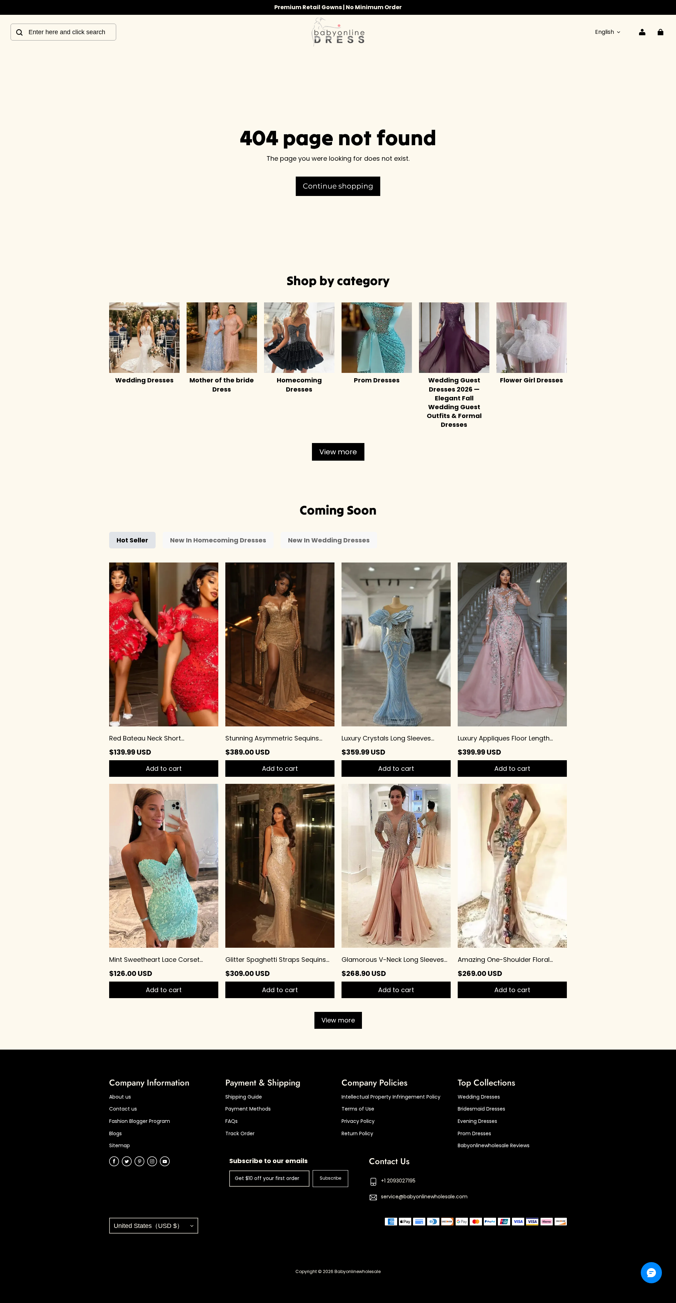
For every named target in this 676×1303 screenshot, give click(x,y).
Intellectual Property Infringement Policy (391, 1097)
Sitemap (119, 1145)
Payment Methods (248, 1109)
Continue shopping (338, 186)
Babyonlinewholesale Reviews (494, 1145)
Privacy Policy (358, 1121)
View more (338, 452)
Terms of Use (358, 1109)
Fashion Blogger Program (139, 1121)
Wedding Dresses (479, 1097)
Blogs (115, 1133)
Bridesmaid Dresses (481, 1109)
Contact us (123, 1109)
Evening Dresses (477, 1121)
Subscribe (330, 1178)
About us (120, 1097)
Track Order (240, 1133)
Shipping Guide (243, 1097)
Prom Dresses (474, 1133)
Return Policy (357, 1133)
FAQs (231, 1121)
